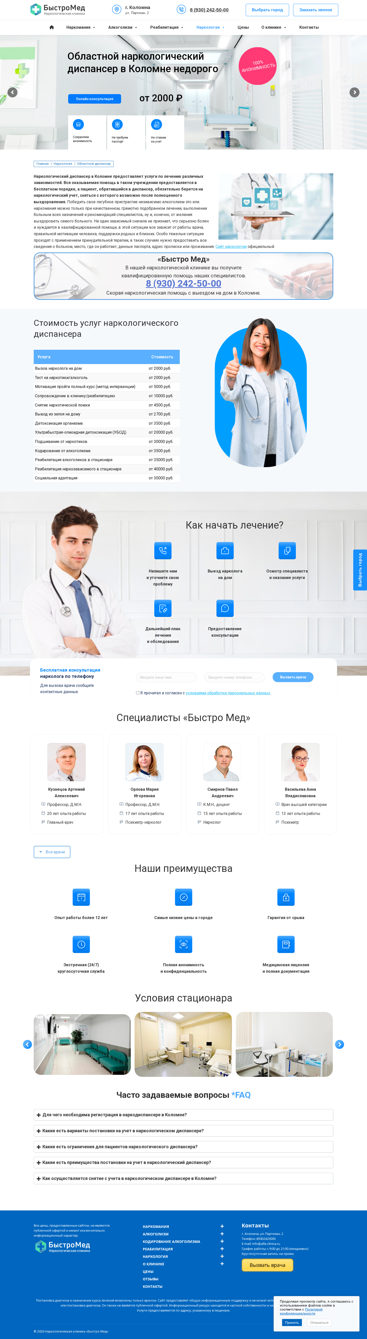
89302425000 (266, 1238)
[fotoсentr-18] (284, 1044)
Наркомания (78, 27)
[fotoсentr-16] (183, 1044)
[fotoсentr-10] (82, 1044)
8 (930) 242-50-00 (209, 9)
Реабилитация (164, 27)
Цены (243, 27)
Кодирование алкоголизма (171, 1241)
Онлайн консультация (94, 99)
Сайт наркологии (231, 246)
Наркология (208, 27)
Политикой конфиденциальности (301, 1311)
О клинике (271, 27)
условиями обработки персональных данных (228, 693)
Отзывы (151, 1279)
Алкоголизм (120, 27)
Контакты (309, 27)
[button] (27, 1044)
